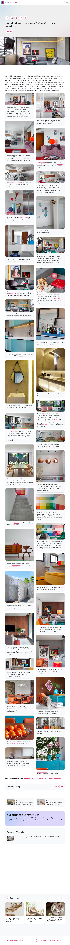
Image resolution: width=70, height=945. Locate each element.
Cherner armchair (12, 567)
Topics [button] (9, 940)
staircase (16, 523)
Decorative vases (42, 772)
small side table (12, 431)
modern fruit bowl (14, 743)
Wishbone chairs (27, 481)
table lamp (60, 164)
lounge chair (55, 419)
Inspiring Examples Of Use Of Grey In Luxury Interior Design (42, 837)
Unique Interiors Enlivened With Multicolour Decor (43, 778)
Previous (59, 898)
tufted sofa (41, 162)
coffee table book (43, 295)
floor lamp (45, 424)
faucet (21, 356)
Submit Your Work (57, 940)
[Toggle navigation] (66, 2)
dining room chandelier (16, 183)
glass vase (22, 651)
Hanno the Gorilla (55, 298)
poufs (26, 431)
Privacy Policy (19, 940)
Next (62, 898)
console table (16, 565)
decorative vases (23, 217)
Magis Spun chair (14, 293)
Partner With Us (42, 940)
